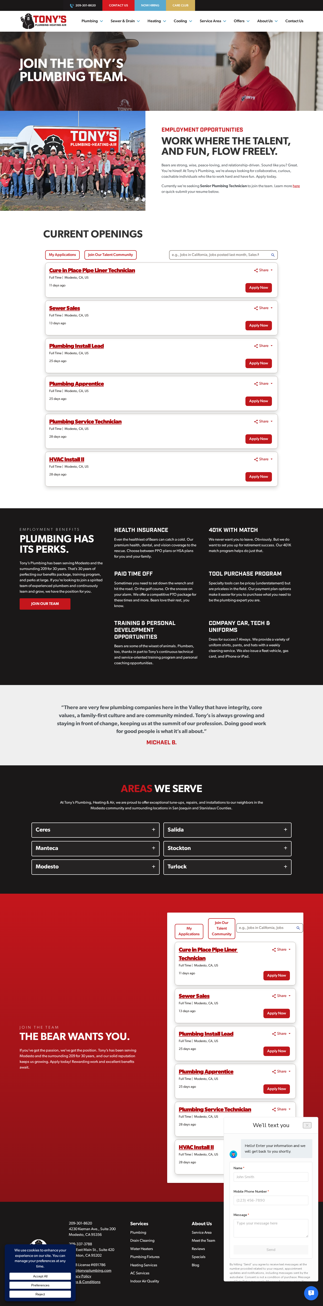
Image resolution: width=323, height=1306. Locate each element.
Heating (154, 21)
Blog (195, 1265)
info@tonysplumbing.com (90, 1271)
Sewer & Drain (123, 21)
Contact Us (118, 5)
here (296, 186)
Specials (198, 1257)
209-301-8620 (85, 5)
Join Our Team (45, 604)
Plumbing (90, 21)
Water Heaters (141, 1249)
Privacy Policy (80, 1276)
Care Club (180, 5)
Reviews (198, 1249)
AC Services (139, 1273)
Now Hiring (150, 5)
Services (139, 1224)
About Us (265, 21)
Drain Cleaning (142, 1241)
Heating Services (143, 1265)
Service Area (202, 1233)
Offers (239, 21)
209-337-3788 (80, 1244)
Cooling (180, 21)
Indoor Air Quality (144, 1281)
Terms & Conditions (84, 1282)
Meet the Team (203, 1241)
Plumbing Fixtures (145, 1257)
